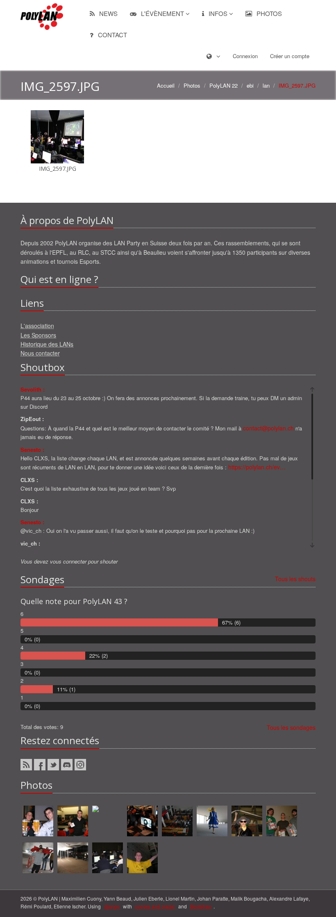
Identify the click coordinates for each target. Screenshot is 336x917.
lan (266, 85)
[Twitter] (53, 764)
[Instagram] (80, 764)
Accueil (166, 85)
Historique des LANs (46, 344)
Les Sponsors (38, 335)
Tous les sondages (291, 727)
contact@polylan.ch (268, 428)
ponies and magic (155, 906)
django (112, 906)
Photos (268, 13)
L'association (37, 326)
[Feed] (26, 764)
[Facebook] (39, 764)
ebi (250, 85)
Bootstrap (200, 906)
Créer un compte (289, 56)
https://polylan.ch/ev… (257, 467)
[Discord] (67, 764)
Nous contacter (40, 353)
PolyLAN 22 (223, 85)
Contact (111, 34)
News (108, 13)
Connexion (245, 56)
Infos (218, 13)
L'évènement (162, 13)
